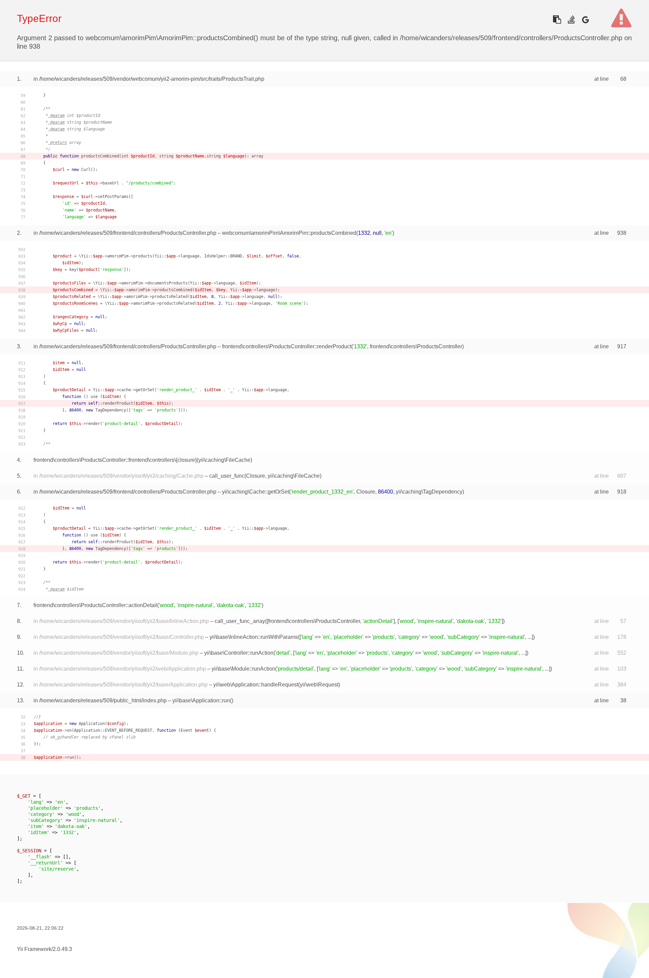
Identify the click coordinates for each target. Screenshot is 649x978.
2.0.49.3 (62, 949)
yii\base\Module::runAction (243, 669)
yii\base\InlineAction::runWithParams (254, 637)
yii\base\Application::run (201, 700)
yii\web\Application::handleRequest (255, 684)
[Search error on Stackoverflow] (571, 19)
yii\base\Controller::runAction (238, 653)
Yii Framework (34, 949)
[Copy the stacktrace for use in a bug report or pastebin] (557, 19)
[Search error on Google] (585, 19)
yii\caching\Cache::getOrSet (255, 492)
